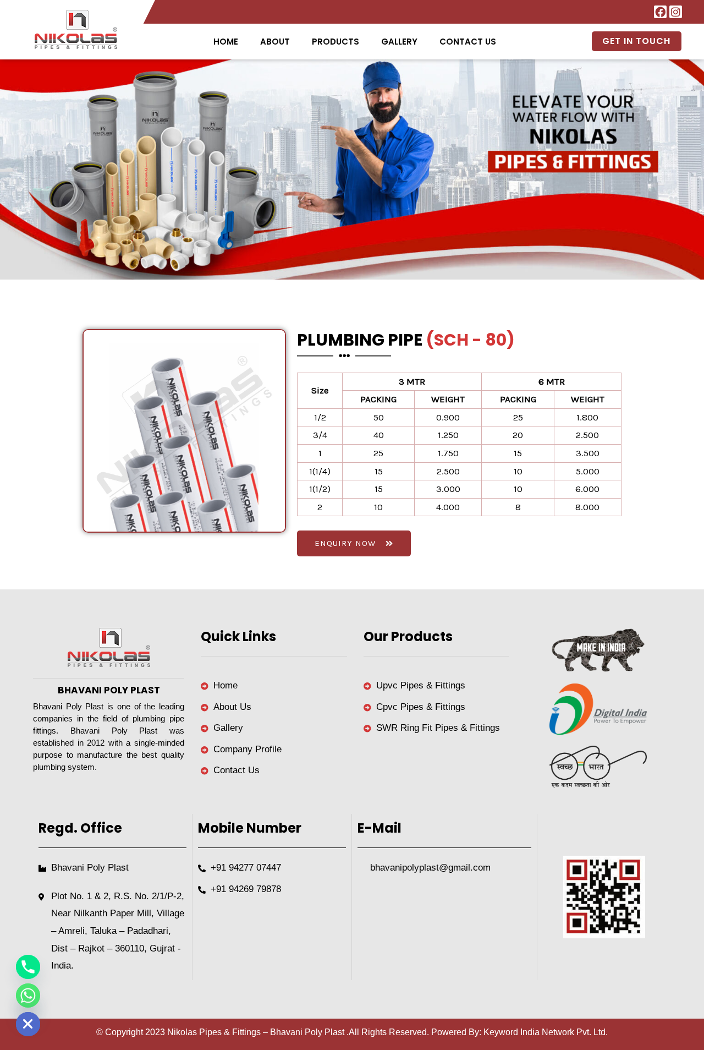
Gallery (399, 41)
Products (335, 41)
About (275, 41)
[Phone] (28, 967)
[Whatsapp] (28, 995)
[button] (335, 41)
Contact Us (467, 41)
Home (225, 41)
